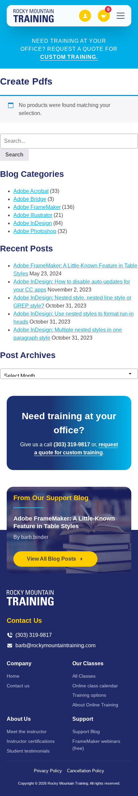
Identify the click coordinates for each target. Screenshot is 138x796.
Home (13, 676)
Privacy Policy (48, 770)
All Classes (83, 676)
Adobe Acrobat (31, 191)
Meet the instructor (27, 731)
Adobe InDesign (32, 223)
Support (82, 719)
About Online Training (95, 704)
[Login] (85, 16)
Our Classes (88, 663)
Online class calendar (95, 685)
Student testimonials (28, 751)
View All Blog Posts (52, 559)
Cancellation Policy (85, 770)
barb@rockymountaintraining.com (55, 645)
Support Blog (86, 731)
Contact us (18, 685)
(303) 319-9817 (33, 635)
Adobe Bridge (29, 199)
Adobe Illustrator (32, 215)
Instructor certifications (31, 741)
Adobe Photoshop (34, 231)
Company (19, 663)
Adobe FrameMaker (37, 207)
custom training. (69, 57)
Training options (89, 695)
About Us (19, 719)
